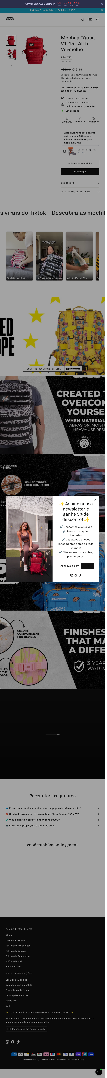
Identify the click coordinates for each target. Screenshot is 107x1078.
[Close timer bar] (102, 4)
